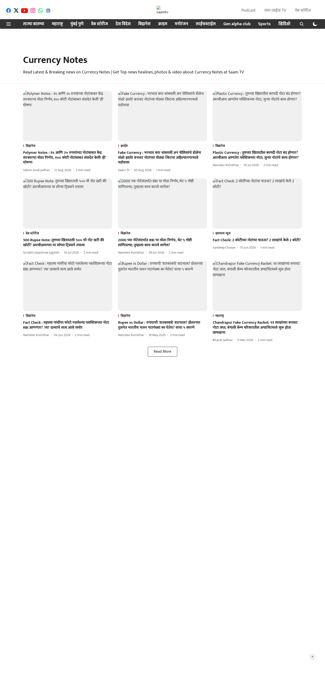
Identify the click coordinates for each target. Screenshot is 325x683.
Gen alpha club (237, 24)
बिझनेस (144, 24)
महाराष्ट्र (57, 24)
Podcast (248, 10)
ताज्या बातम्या (33, 24)
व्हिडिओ (284, 24)
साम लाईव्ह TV (275, 10)
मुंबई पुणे (77, 24)
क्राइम (162, 24)
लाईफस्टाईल (206, 24)
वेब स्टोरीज (303, 10)
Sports (264, 24)
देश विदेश (123, 24)
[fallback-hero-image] (67, 116)
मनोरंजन (181, 24)
